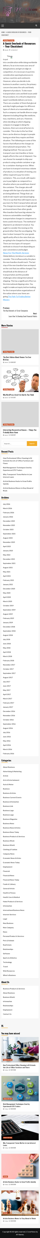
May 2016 (6, 741)
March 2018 (7, 656)
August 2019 (8, 614)
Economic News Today (11, 862)
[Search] (36, 25)
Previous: (15, 309)
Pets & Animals (8, 941)
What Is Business (9, 975)
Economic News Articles (12, 858)
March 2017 (7, 699)
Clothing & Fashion (9, 40)
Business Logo (8, 810)
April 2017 (7, 694)
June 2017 (7, 686)
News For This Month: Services (16, 253)
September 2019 (9, 610)
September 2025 (9, 534)
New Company (8, 927)
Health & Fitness (9, 893)
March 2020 (7, 601)
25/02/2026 (13, 1148)
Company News (8, 854)
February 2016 (8, 754)
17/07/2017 (13, 397)
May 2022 (6, 555)
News (5, 932)
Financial (6, 871)
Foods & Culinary (9, 884)
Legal (5, 919)
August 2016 (8, 728)
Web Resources (9, 971)
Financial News (8, 875)
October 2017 (8, 669)
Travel (5, 967)
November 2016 (9, 715)
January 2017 (8, 707)
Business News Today (11, 832)
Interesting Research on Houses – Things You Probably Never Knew (19, 431)
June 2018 (7, 644)
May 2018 (6, 648)
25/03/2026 (13, 1109)
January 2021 (8, 584)
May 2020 (6, 593)
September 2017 (9, 673)
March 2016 (7, 749)
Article (5, 776)
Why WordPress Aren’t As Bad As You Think (18, 395)
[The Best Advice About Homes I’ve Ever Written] (20, 341)
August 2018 (8, 635)
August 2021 (8, 567)
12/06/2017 (14, 50)
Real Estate (7, 945)
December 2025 (9, 521)
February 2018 (8, 660)
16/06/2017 (13, 435)
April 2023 (7, 546)
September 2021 (9, 563)
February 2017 (8, 703)
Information (7, 906)
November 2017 (9, 665)
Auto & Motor (8, 784)
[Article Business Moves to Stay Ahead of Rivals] (20, 1203)
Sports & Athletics (10, 958)
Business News (8, 823)
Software (6, 954)
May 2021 (6, 572)
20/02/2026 (13, 1184)
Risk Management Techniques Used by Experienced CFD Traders (17, 469)
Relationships (8, 949)
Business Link (8, 806)
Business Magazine (10, 819)
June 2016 (7, 737)
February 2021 (8, 580)
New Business (8, 923)
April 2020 (7, 597)
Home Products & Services (13, 901)
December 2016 (9, 711)
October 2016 (8, 720)
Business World (9, 845)
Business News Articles (11, 828)
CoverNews (31, 1232)
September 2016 (9, 724)
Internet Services (9, 914)
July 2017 (6, 682)
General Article (9, 888)
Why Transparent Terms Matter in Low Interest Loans (17, 475)
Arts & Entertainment (11, 780)
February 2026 (8, 513)
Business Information (11, 802)
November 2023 (9, 542)
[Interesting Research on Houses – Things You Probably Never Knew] (20, 414)
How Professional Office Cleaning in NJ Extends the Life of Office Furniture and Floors (18, 460)
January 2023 (8, 551)
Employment (7, 867)
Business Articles (9, 793)
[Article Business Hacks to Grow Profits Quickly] (20, 1166)
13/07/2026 (13, 1070)
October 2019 (8, 606)
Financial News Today (11, 880)
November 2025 (9, 525)
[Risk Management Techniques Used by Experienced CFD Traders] (20, 1088)
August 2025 (8, 538)
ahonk (6, 50)
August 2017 (8, 677)
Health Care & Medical (11, 897)
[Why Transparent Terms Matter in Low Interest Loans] (20, 1127)
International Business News (13, 910)
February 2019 (8, 618)
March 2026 (7, 508)
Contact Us (7, 1014)
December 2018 (9, 627)
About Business (9, 767)
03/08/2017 (13, 362)
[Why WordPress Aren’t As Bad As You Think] (20, 379)
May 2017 (6, 690)
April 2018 (7, 652)
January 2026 (8, 517)
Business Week (8, 841)
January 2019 (8, 622)
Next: (23, 315)
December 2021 (9, 559)
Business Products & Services (14, 836)
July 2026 (6, 504)
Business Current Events (12, 797)
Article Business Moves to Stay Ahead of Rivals (18, 489)
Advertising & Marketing (12, 771)
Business (6, 789)
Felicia (6, 1070)
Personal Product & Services (13, 936)
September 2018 (9, 631)
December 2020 (9, 589)
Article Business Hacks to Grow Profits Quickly (17, 482)
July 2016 (6, 732)
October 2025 (8, 529)
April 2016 (7, 745)
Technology (7, 962)
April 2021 (7, 576)
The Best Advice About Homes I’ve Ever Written (17, 358)
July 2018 (6, 639)
